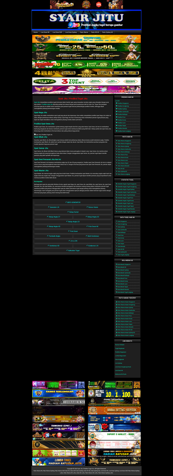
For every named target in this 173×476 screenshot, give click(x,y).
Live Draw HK (45, 32)
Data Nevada (121, 246)
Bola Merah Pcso (122, 278)
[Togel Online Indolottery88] (114, 427)
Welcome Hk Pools (120, 374)
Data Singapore (122, 221)
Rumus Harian (93, 207)
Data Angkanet (119, 359)
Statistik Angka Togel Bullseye (126, 195)
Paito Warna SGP (59, 470)
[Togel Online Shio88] (114, 453)
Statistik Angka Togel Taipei (125, 206)
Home (36, 32)
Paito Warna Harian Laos (124, 321)
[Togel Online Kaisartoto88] (58, 453)
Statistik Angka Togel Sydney (125, 189)
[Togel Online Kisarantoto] (86, 73)
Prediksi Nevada (122, 128)
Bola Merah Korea (122, 281)
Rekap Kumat (73, 212)
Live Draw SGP (57, 32)
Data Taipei (120, 243)
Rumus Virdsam (119, 344)
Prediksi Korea (121, 120)
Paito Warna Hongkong (124, 143)
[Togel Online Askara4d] (58, 419)
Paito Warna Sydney (123, 146)
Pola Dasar (74, 231)
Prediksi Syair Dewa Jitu (44, 124)
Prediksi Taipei (121, 125)
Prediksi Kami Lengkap (124, 131)
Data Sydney (121, 227)
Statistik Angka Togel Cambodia (126, 192)
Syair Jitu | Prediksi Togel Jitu (72, 98)
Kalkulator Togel (73, 250)
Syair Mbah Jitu (40, 137)
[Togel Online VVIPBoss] (86, 39)
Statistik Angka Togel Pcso (125, 198)
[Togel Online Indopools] (114, 444)
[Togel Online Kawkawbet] (58, 402)
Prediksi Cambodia (123, 111)
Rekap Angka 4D (54, 226)
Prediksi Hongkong (123, 106)
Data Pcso (120, 235)
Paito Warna (84, 32)
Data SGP (72, 470)
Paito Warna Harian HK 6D (124, 330)
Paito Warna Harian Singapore (126, 302)
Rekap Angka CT (54, 217)
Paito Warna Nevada (123, 166)
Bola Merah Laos (122, 284)
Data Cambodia (122, 229)
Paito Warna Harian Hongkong (126, 304)
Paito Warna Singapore (124, 140)
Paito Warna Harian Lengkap (125, 335)
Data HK (67, 470)
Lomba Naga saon (120, 355)
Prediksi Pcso (121, 117)
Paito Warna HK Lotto (70, 473)
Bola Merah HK (121, 267)
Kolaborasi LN (93, 246)
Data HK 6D (120, 249)
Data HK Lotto (81, 473)
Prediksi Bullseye (122, 114)
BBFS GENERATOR (73, 202)
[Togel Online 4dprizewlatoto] (58, 444)
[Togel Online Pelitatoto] (86, 81)
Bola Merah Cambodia (123, 273)
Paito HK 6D (95, 32)
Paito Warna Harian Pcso (124, 316)
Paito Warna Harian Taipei (124, 324)
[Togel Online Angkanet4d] (114, 436)
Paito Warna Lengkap (123, 174)
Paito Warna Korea (122, 157)
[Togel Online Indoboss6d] (114, 385)
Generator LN (54, 207)
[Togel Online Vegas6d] (58, 410)
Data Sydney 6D (122, 252)
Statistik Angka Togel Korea (125, 200)
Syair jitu (37, 102)
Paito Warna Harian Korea (124, 318)
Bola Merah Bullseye (123, 275)
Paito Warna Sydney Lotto (105, 473)
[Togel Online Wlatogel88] (58, 436)
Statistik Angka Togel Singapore (126, 184)
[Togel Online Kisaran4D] (86, 64)
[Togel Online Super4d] (86, 56)
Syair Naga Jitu (40, 112)
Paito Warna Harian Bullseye (125, 313)
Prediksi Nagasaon (120, 352)
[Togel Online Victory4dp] (58, 393)
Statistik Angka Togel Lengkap (126, 211)
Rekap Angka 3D (93, 217)
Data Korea (120, 238)
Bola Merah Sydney (123, 270)
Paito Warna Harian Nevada (125, 327)
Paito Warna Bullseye (123, 152)
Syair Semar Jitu (41, 148)
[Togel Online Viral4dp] (86, 90)
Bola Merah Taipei (122, 286)
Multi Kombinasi (93, 236)
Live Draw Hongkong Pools (123, 367)
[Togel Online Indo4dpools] (58, 461)
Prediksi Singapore (123, 103)
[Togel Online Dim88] (86, 47)
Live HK (117, 101)
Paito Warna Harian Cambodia (126, 310)
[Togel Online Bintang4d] (58, 427)
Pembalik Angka (54, 236)
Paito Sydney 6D (107, 32)
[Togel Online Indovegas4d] (114, 461)
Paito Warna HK (38, 470)
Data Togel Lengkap (123, 254)
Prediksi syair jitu (47, 104)
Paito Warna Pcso (122, 154)
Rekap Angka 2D (74, 222)
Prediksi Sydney (122, 109)
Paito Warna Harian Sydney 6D (126, 332)
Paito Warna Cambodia (124, 149)
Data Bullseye (121, 232)
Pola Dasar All (93, 226)
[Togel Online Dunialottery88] (114, 410)
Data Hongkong (122, 224)
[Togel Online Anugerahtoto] (114, 419)
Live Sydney (118, 363)
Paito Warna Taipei (122, 163)
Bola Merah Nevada (123, 289)
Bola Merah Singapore (123, 264)
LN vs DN (73, 241)
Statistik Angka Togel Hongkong (126, 186)
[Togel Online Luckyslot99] (114, 393)
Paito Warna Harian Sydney (125, 307)
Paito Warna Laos (122, 160)
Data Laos (120, 241)
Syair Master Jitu (41, 170)
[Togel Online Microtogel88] (58, 385)
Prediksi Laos (121, 123)
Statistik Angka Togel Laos (125, 203)
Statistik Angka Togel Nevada (126, 209)
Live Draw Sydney (71, 32)
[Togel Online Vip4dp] (114, 402)
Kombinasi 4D (54, 246)
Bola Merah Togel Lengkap (125, 292)
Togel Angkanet (119, 348)
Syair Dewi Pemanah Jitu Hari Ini (47, 159)
